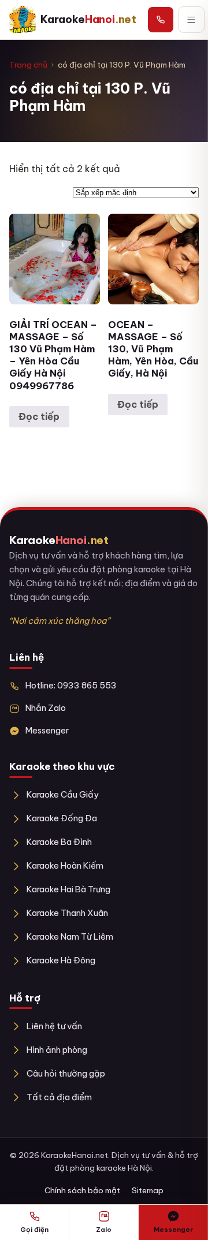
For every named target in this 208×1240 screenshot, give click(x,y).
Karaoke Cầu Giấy (63, 794)
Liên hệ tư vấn (54, 1026)
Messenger (47, 730)
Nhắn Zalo (45, 707)
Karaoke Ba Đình (59, 841)
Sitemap (148, 1190)
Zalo (104, 1229)
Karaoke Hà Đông (61, 960)
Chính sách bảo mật (82, 1190)
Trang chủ (28, 64)
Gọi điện (34, 1229)
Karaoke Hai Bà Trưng (68, 889)
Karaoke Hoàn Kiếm (65, 865)
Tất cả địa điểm (59, 1097)
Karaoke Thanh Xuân (67, 912)
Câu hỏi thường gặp (66, 1073)
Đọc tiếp (39, 416)
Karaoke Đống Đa (62, 818)
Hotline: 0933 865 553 (71, 685)
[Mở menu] (191, 19)
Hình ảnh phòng (57, 1049)
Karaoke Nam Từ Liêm (70, 936)
